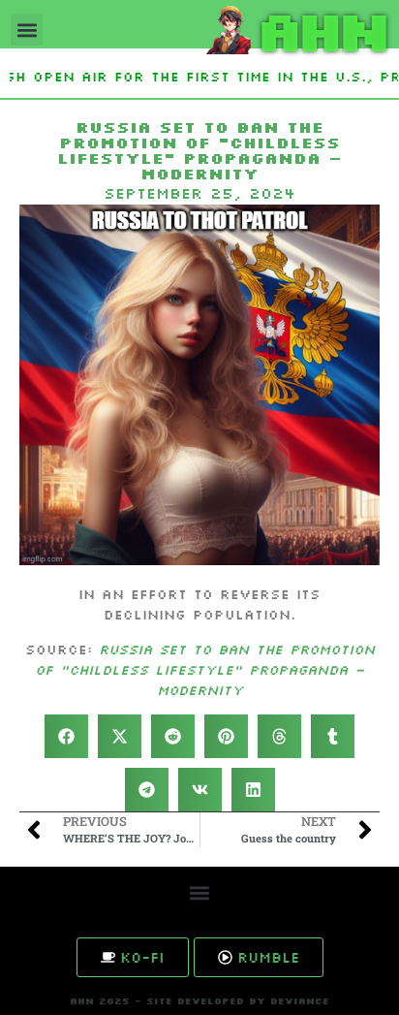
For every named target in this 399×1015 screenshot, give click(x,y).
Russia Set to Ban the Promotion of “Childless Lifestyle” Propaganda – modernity (205, 670)
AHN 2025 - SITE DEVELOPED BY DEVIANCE (199, 1001)
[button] (27, 30)
